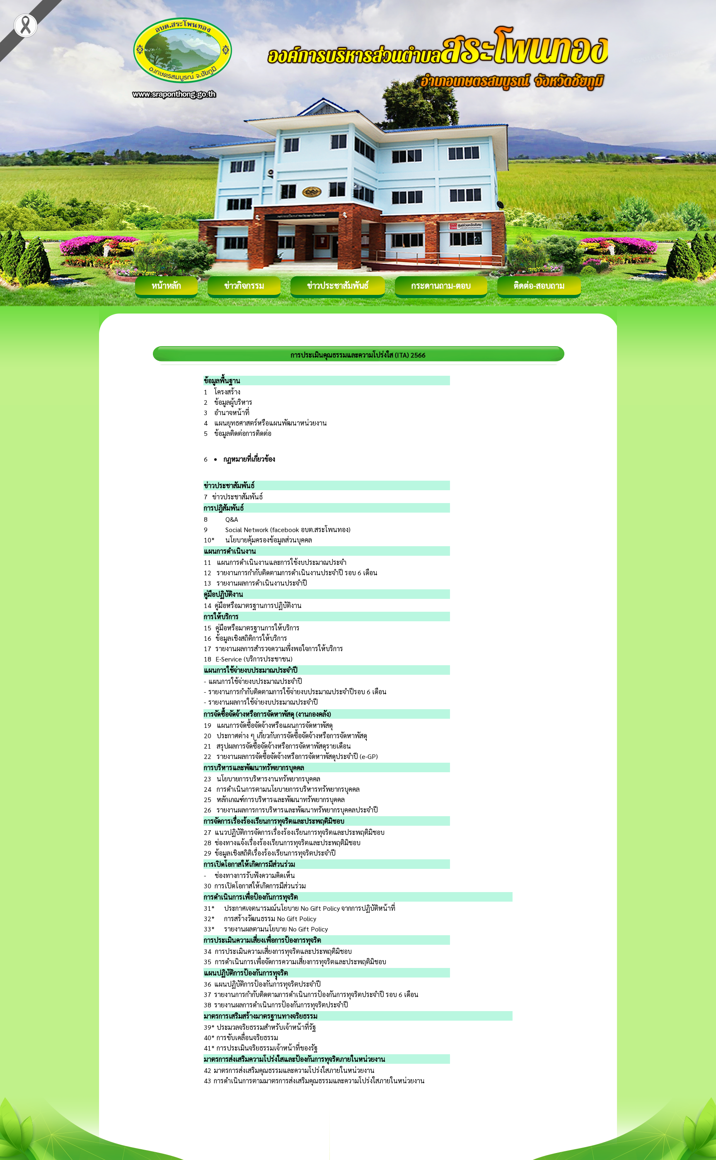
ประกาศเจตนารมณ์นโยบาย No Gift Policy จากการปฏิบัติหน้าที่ (309, 908)
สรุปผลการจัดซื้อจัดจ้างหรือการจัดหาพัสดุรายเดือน (284, 746)
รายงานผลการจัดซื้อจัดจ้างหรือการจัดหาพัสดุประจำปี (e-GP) (297, 756)
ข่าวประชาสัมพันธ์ (337, 285)
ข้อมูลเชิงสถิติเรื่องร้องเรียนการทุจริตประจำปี (275, 853)
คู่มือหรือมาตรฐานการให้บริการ (257, 627)
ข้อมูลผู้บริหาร (233, 402)
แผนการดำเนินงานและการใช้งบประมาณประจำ (281, 562)
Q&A (231, 519)
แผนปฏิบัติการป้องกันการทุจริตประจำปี (267, 984)
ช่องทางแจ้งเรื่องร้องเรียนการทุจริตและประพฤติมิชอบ (287, 842)
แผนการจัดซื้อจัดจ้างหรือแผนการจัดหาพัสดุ (275, 725)
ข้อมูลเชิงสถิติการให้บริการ (251, 638)
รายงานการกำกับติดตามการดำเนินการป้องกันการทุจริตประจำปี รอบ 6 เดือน (316, 994)
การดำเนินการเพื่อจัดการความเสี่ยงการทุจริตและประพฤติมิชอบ (300, 961)
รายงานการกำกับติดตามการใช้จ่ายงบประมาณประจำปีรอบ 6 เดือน (297, 691)
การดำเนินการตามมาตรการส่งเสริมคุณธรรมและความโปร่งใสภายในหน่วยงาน (319, 1080)
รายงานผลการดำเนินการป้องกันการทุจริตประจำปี (281, 1004)
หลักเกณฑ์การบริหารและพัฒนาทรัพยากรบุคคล (281, 799)
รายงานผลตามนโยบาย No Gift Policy (276, 928)
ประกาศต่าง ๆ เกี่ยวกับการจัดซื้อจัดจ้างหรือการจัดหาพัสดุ (292, 735)
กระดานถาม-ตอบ (441, 285)
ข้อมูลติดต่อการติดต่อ (242, 433)
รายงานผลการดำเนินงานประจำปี (262, 583)
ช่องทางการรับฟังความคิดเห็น (255, 875)
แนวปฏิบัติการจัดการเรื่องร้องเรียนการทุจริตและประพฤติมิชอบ (300, 832)
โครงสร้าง (227, 391)
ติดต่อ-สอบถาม (539, 285)
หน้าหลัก (166, 285)
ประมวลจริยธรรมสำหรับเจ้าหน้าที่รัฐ (266, 1027)
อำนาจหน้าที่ (231, 412)
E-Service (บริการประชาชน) (254, 658)
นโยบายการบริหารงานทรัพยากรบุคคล (268, 778)
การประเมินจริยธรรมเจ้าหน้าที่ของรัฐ (267, 1047)
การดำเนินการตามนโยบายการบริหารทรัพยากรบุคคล (288, 789)
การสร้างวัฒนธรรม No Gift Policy (270, 918)
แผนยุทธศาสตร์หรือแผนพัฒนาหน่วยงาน (270, 422)
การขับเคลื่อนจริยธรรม (247, 1037)
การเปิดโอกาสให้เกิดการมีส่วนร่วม (260, 885)
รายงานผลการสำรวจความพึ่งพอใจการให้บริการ (279, 648)
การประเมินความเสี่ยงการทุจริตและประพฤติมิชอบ (283, 951)
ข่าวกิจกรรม (244, 285)
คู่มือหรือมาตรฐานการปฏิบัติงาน (258, 605)
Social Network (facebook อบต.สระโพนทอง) (288, 529)
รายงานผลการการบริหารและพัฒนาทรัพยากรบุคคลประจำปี (297, 809)
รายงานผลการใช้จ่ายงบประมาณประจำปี (263, 702)
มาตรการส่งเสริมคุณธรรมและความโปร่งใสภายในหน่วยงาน (294, 1070)
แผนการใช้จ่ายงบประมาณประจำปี (255, 681)
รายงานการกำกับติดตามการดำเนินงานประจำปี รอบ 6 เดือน (297, 572)
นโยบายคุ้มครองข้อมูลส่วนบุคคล (268, 539)
